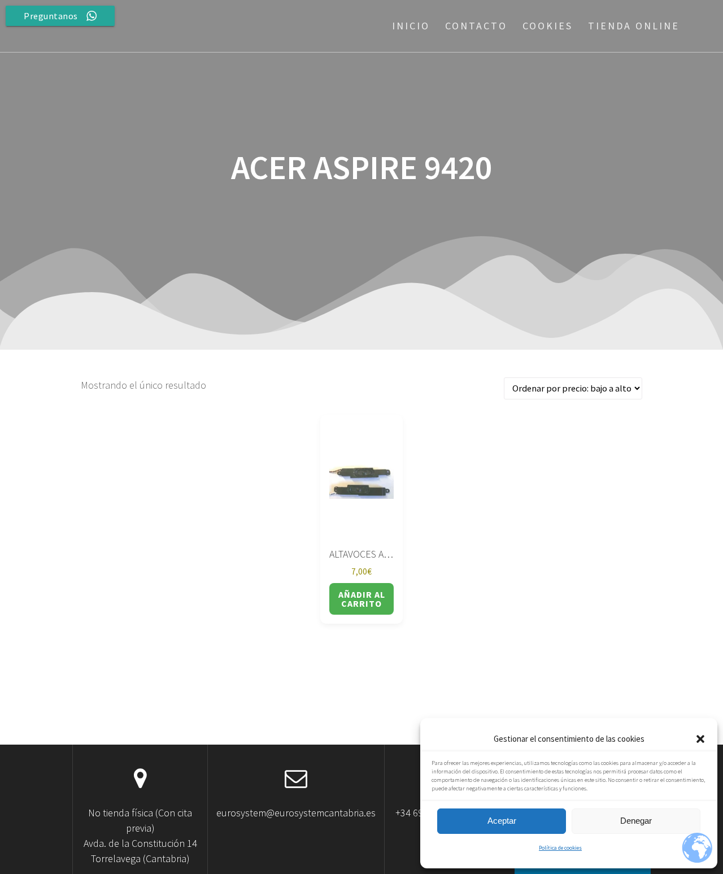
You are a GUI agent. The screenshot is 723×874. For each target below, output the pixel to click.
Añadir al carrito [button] (361, 599)
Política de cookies (560, 847)
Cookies (547, 25)
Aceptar (501, 820)
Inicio (411, 25)
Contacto (476, 25)
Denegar (636, 820)
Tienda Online (634, 25)
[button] (700, 739)
